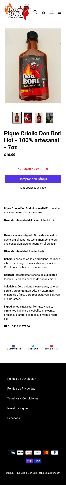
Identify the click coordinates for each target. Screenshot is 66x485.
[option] (17, 117)
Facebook (13, 418)
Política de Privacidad (21, 388)
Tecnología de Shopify (48, 473)
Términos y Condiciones (22, 398)
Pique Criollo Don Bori (25, 473)
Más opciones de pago (33, 187)
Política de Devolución (21, 378)
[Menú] (60, 12)
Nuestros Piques (17, 408)
